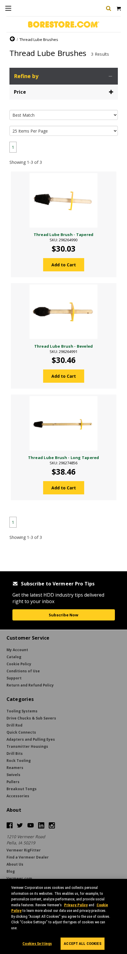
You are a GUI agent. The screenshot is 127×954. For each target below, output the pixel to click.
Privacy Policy (76, 905)
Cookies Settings (37, 943)
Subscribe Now (63, 615)
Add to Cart (63, 265)
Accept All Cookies (82, 943)
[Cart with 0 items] (118, 8)
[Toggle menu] (8, 8)
